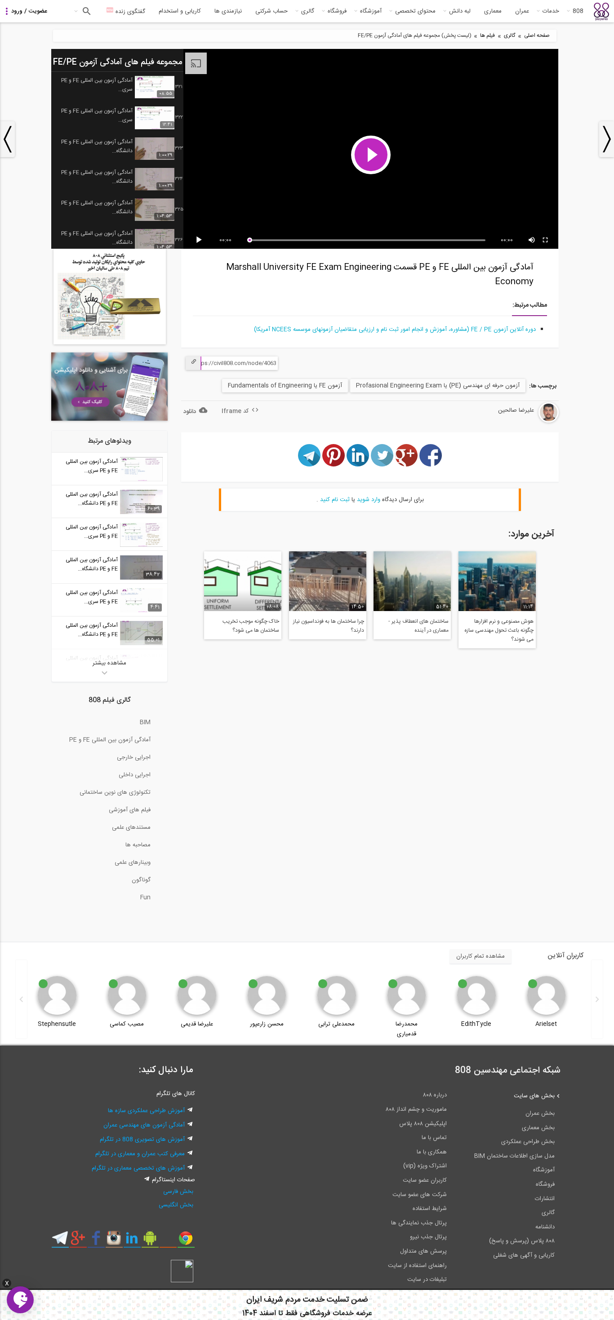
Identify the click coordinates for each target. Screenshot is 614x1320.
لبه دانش (460, 11)
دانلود (189, 412)
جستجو (85, 11)
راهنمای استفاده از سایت (417, 1266)
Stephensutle (57, 1024)
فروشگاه (337, 11)
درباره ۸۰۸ (435, 1095)
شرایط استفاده (430, 1209)
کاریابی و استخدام (180, 11)
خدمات (551, 11)
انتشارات (545, 1199)
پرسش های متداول (423, 1251)
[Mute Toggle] (532, 240)
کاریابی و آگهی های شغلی (524, 1255)
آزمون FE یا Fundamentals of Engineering (285, 386)
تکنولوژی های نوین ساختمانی (115, 792)
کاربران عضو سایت (425, 1180)
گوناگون (141, 880)
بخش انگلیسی (176, 1205)
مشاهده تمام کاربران (480, 956)
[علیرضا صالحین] (522, 421)
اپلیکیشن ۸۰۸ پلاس (423, 1124)
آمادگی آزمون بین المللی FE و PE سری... (97, 85)
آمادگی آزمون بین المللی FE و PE (110, 740)
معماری (493, 11)
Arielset (546, 1024)
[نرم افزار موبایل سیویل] (150, 1241)
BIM (145, 722)
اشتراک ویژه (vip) (425, 1166)
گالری (307, 11)
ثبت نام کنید (335, 500)
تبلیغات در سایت (427, 1280)
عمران (522, 11)
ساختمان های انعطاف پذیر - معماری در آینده (418, 626)
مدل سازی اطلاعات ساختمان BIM (514, 1156)
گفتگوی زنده (129, 12)
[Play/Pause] (200, 240)
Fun (145, 897)
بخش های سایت (534, 1096)
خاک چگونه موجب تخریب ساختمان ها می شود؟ (250, 626)
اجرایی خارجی (134, 757)
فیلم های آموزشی (130, 810)
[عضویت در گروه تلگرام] (60, 1241)
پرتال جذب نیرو (428, 1237)
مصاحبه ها (138, 845)
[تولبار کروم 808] (186, 1241)
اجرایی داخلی (135, 775)
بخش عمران (540, 1113)
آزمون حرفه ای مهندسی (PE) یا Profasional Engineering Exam (438, 386)
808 (578, 11)
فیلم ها (487, 35)
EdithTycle (476, 1024)
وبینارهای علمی (133, 862)
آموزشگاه (371, 11)
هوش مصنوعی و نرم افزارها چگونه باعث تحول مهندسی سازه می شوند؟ (499, 630)
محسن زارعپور (267, 1024)
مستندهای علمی (131, 827)
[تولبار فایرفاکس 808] (168, 1241)
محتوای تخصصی (415, 11)
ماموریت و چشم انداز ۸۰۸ (416, 1109)
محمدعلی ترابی (336, 1024)
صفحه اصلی (537, 35)
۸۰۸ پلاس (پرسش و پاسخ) (522, 1241)
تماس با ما (434, 1138)
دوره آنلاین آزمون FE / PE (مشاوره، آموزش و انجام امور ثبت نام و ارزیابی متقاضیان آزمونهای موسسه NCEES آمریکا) (395, 329)
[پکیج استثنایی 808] (109, 343)
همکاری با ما (432, 1152)
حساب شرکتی (271, 11)
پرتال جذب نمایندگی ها (419, 1223)
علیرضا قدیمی (197, 1024)
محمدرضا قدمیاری (407, 1029)
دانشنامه (545, 1227)
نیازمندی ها (228, 11)
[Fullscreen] (545, 240)
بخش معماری (538, 1128)
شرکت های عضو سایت (419, 1195)
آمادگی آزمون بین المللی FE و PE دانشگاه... (97, 146)
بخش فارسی (178, 1192)
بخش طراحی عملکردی (528, 1142)
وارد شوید (368, 500)
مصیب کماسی (127, 1024)
